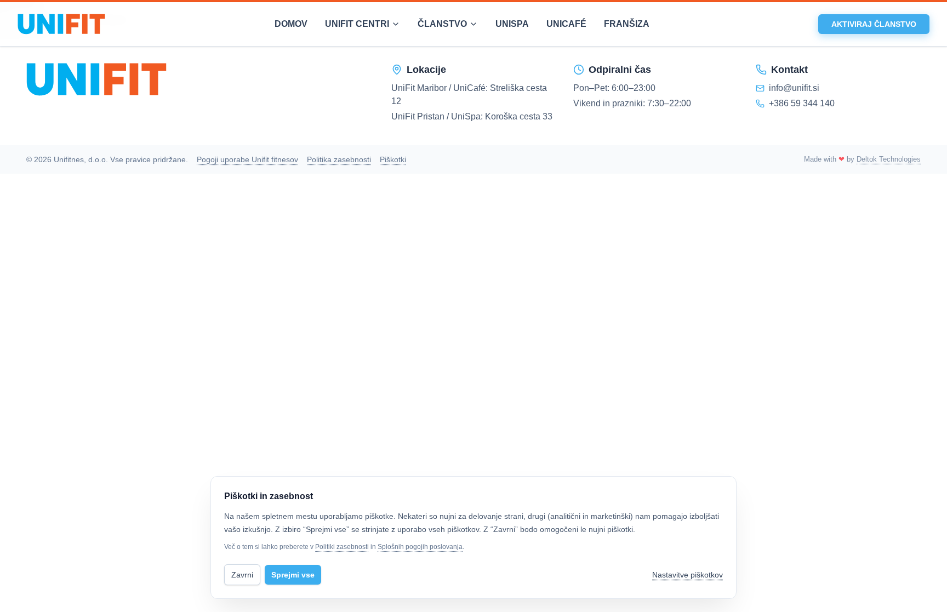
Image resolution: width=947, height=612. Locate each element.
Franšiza (626, 23)
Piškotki (393, 159)
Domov (291, 23)
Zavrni (242, 574)
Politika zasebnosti (339, 159)
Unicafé (566, 23)
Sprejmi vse (293, 574)
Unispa (512, 23)
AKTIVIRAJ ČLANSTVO (873, 24)
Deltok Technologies (889, 159)
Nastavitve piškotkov (687, 574)
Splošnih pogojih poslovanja (420, 547)
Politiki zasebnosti (342, 547)
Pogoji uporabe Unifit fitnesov (247, 159)
